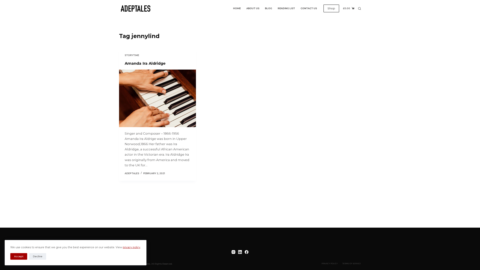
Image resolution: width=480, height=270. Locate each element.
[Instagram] (233, 252)
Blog (268, 8)
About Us (252, 8)
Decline (37, 256)
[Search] (359, 8)
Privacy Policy (330, 263)
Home (237, 8)
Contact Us (309, 8)
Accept (18, 256)
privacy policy (131, 247)
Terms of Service (351, 263)
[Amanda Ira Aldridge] (157, 98)
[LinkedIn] (240, 252)
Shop (331, 8)
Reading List (286, 8)
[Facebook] (246, 252)
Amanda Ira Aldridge (145, 63)
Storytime (132, 55)
